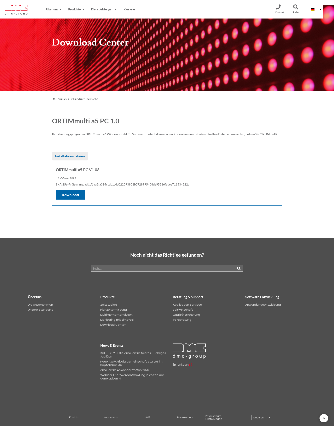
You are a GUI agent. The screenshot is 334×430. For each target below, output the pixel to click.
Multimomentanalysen (116, 315)
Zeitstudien (108, 305)
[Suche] (295, 6)
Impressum (111, 417)
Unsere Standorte (41, 310)
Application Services (187, 305)
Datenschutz (185, 417)
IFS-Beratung (182, 320)
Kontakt (279, 12)
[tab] (70, 156)
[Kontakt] (278, 6)
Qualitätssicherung (186, 315)
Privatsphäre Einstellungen (213, 417)
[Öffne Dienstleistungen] (115, 9)
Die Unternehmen (40, 305)
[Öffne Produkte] (83, 9)
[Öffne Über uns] (60, 9)
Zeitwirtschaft (183, 310)
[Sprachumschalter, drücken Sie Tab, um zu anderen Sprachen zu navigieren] (316, 9)
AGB (148, 417)
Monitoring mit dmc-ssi (117, 320)
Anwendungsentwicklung (263, 305)
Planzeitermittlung (113, 310)
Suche (295, 12)
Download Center (113, 325)
